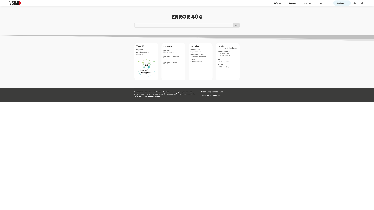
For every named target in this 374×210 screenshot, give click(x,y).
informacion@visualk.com (227, 48)
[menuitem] (279, 3)
